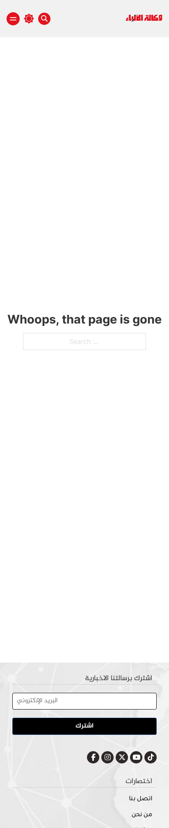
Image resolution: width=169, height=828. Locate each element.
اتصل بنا (140, 799)
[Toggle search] (44, 18)
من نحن (142, 815)
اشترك (84, 726)
